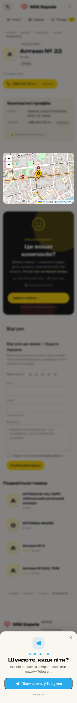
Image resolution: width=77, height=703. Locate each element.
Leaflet (45, 202)
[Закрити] (70, 637)
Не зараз (38, 694)
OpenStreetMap (63, 202)
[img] (38, 178)
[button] (38, 174)
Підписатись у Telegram (42, 683)
